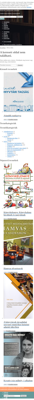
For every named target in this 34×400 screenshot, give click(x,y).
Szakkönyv (10, 153)
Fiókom (6, 27)
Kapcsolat (6, 28)
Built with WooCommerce (21, 389)
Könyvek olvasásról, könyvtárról (16, 148)
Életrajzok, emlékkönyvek (14, 145)
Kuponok (10, 133)
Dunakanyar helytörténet (14, 143)
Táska (9, 135)
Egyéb (5, 136)
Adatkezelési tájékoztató (7, 389)
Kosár (5, 23)
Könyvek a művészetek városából (9, 10)
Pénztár (6, 25)
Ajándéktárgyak (8, 131)
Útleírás (9, 156)
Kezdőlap (3, 48)
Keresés (20, 17)
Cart (5, 397)
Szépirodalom (11, 155)
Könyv (6, 141)
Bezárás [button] (29, 7)
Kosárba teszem (12, 119)
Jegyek (9, 140)
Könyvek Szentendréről (14, 150)
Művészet (10, 151)
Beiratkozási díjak (12, 138)
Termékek (6, 22)
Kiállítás (9, 146)
